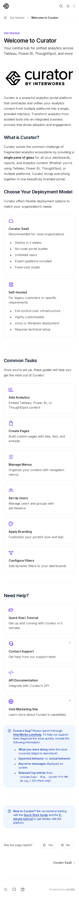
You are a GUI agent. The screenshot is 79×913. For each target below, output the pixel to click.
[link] (39, 245)
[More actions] (74, 6)
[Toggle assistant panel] (68, 6)
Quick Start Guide (36, 815)
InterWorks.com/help (27, 734)
